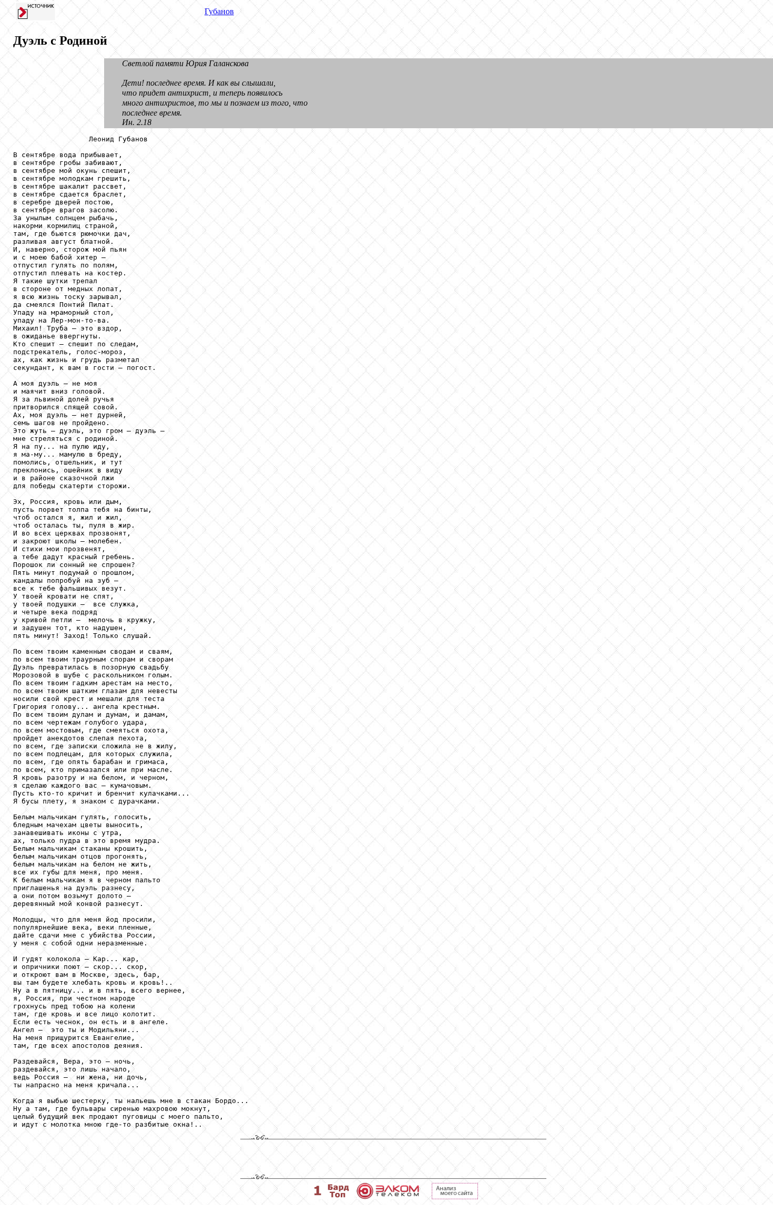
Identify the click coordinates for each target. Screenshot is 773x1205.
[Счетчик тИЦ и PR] (455, 1196)
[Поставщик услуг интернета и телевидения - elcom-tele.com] (388, 1196)
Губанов (219, 11)
